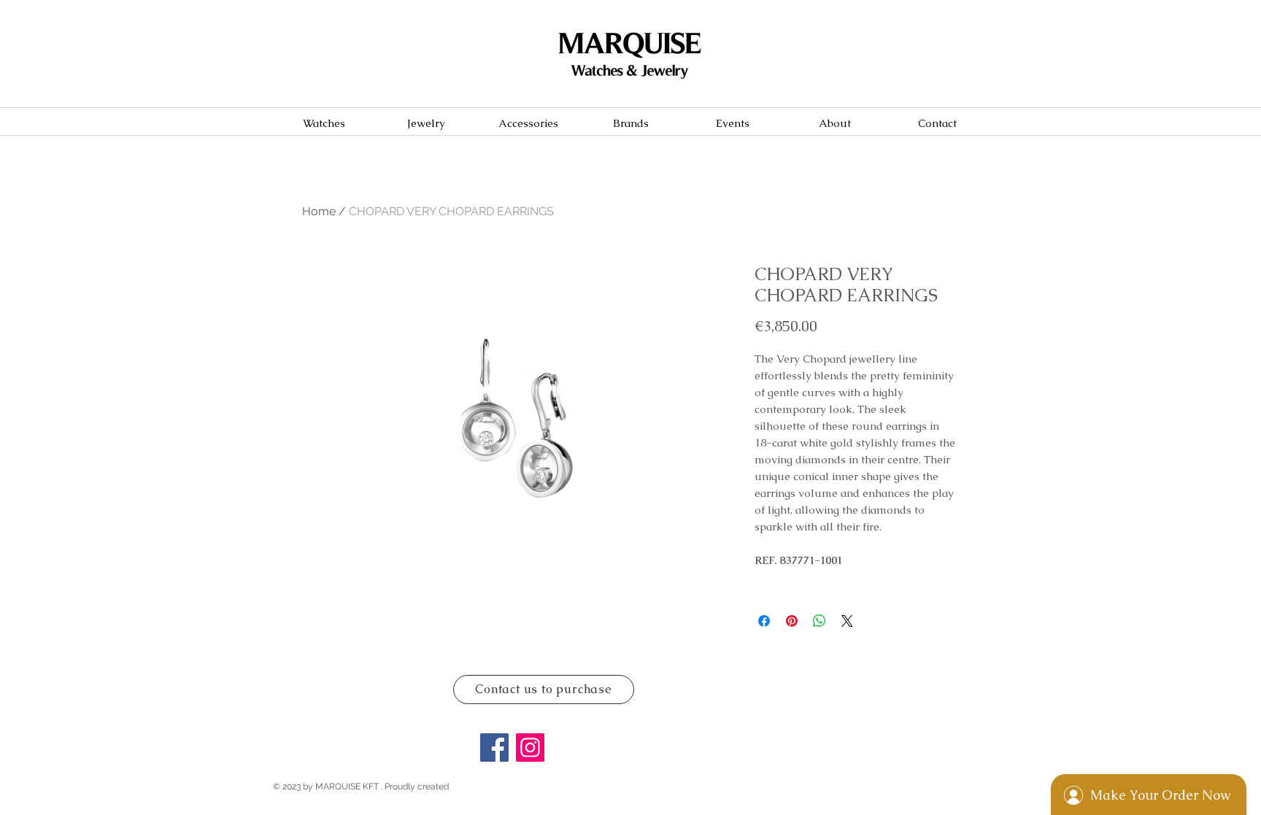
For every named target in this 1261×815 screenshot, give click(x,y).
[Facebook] (494, 747)
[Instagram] (530, 747)
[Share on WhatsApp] (819, 621)
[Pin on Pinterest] (792, 621)
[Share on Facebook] (764, 621)
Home (319, 211)
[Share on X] (847, 621)
